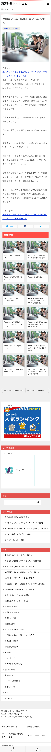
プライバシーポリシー (36, 735)
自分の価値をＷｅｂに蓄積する (17, 517)
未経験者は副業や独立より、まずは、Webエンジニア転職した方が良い (37, 301)
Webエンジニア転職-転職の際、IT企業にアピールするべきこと (38, 390)
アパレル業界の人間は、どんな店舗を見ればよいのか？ (26, 528)
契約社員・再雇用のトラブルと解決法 (19, 578)
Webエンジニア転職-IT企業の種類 (15, 390)
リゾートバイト (11, 658)
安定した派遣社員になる (14, 629)
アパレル (8, 698)
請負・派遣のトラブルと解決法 (17, 595)
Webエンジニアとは (35, 277)
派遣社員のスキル (12, 612)
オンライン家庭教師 (12, 681)
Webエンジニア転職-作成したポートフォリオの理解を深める (37, 348)
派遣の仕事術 (10, 624)
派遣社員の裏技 (11, 618)
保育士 (7, 692)
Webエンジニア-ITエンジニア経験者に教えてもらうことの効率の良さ (37, 324)
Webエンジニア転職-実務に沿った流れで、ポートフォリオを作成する (37, 372)
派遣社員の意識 (11, 607)
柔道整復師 (9, 675)
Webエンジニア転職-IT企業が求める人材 (13, 371)
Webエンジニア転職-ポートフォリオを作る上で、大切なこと (13, 324)
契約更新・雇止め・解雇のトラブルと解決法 (22, 572)
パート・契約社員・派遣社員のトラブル (12, 735)
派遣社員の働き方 (12, 647)
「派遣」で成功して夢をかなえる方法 (19, 635)
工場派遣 (8, 652)
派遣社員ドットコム (14, 3)
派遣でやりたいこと (9, 727)
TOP (14, 711)
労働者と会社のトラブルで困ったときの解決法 (23, 561)
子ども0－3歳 (10, 687)
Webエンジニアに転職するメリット (13, 278)
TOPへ (38, 750)
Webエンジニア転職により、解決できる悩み (12, 300)
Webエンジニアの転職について (13, 257)
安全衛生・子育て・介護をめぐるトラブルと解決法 (25, 584)
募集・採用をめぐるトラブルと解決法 (19, 567)
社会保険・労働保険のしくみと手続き (19, 589)
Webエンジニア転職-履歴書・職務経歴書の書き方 (36, 257)
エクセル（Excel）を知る (15, 540)
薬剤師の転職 (10, 670)
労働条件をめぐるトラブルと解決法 (18, 555)
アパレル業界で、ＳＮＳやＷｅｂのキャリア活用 (24, 523)
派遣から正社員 (33, 727)
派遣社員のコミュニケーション (17, 601)
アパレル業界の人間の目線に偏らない (19, 534)
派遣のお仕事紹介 (12, 641)
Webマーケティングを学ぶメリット (13, 347)
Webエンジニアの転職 (11, 28)
